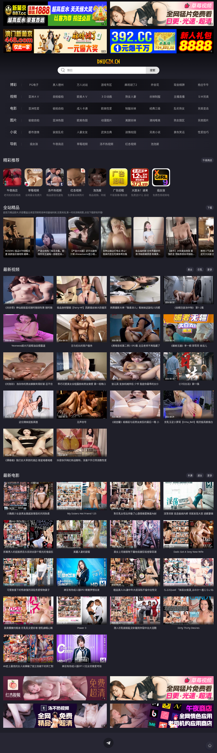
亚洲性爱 (33, 108)
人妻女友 (82, 132)
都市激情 (33, 132)
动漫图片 (106, 120)
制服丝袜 (130, 108)
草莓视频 (82, 144)
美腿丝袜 (130, 120)
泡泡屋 (155, 144)
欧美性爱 (106, 108)
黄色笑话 (179, 132)
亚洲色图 (58, 120)
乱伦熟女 (179, 108)
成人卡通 (82, 108)
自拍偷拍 (58, 96)
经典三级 (155, 108)
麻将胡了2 (131, 85)
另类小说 (155, 132)
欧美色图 (82, 120)
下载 (209, 207)
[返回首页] (210, 745)
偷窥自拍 (33, 120)
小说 (13, 132)
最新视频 (11, 269)
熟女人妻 (130, 96)
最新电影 (11, 475)
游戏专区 (106, 85)
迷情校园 (130, 132)
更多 (209, 269)
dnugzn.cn (108, 61)
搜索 (152, 70)
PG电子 (33, 85)
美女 (190, 269)
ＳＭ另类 (203, 96)
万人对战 (82, 85)
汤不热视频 (106, 144)
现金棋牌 (179, 85)
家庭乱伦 (58, 132)
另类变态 (203, 108)
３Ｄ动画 (106, 96)
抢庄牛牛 (203, 85)
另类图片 (203, 120)
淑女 (200, 475)
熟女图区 (179, 120)
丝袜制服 (155, 96)
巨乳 (200, 269)
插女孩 (34, 144)
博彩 (13, 84)
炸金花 (155, 85)
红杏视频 (130, 144)
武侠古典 (106, 132)
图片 (13, 120)
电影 (13, 108)
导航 (13, 144)
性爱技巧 (203, 132)
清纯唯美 (155, 120)
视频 (13, 96)
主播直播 (179, 96)
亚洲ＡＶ (33, 96)
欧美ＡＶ (82, 96)
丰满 (190, 475)
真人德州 (58, 85)
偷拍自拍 (58, 108)
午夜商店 (58, 144)
